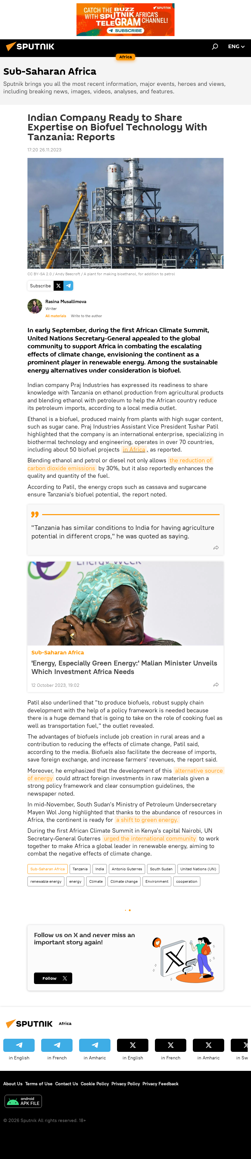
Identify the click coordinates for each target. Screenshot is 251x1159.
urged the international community (150, 838)
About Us (13, 1084)
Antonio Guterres (127, 868)
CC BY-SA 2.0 (39, 273)
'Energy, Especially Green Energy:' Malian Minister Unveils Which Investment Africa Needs (124, 667)
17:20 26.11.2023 (44, 150)
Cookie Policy (95, 1084)
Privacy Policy (125, 1084)
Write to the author (86, 316)
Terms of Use (39, 1084)
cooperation (186, 881)
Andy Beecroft (67, 273)
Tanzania (80, 868)
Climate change (124, 881)
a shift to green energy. (147, 819)
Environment (156, 881)
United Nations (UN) (198, 868)
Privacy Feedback (160, 1084)
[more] (216, 547)
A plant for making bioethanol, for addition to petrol (129, 273)
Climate (96, 881)
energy (75, 881)
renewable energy (45, 881)
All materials (55, 316)
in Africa (134, 449)
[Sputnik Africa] (32, 52)
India (99, 868)
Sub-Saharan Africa (57, 652)
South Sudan (161, 868)
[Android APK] (23, 1102)
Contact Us (66, 1084)
